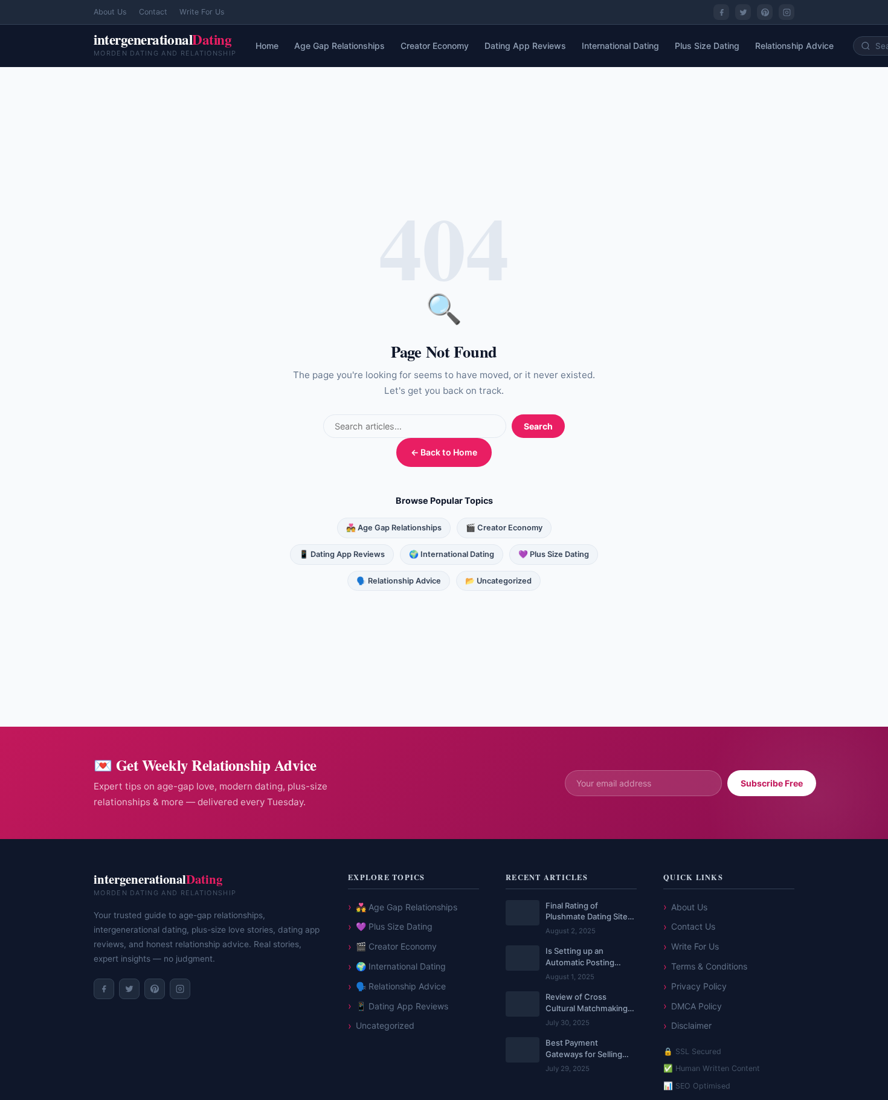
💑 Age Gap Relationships (394, 527)
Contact (153, 11)
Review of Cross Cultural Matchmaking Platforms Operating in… (590, 1003)
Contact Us (693, 926)
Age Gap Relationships (339, 45)
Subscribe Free (772, 783)
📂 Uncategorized (498, 580)
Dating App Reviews (525, 45)
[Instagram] (786, 12)
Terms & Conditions (709, 966)
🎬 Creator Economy (504, 527)
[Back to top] (859, 1081)
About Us (110, 11)
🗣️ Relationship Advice (398, 580)
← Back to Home (444, 452)
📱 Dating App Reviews (342, 554)
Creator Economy (435, 45)
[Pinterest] (765, 12)
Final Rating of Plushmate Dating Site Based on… (586, 911)
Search (538, 426)
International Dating (620, 45)
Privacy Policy (699, 986)
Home (267, 45)
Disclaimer (691, 1025)
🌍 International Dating (451, 554)
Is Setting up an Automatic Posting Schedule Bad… (579, 957)
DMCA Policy (696, 1006)
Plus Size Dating (707, 45)
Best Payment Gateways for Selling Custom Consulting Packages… (583, 1049)
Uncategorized (385, 1025)
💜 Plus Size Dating (553, 554)
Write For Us (202, 11)
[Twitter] (743, 12)
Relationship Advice (794, 45)
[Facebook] (721, 12)
